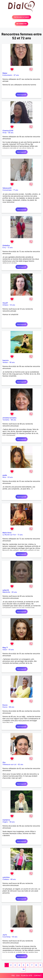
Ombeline (6, 245)
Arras (4, 133)
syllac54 (5, 590)
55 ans (11, 650)
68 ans (13, 420)
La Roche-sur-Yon (9, 535)
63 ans (14, 937)
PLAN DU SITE (26, 975)
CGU (18, 975)
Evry (4, 247)
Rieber (4, 73)
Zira (3, 762)
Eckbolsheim (7, 75)
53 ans (12, 305)
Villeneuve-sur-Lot (9, 764)
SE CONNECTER (21, 24)
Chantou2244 (7, 131)
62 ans (20, 764)
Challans (5, 879)
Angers (5, 822)
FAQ (13, 975)
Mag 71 (5, 648)
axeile (4, 475)
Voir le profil (21, 95)
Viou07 (5, 303)
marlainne (6, 820)
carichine (6, 877)
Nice (4, 477)
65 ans (14, 592)
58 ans (10, 133)
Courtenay (6, 937)
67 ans (16, 75)
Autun (4, 650)
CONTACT (38, 975)
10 (23, 969)
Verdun (5, 362)
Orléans (5, 305)
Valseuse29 (6, 188)
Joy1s (4, 935)
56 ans (12, 362)
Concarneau (7, 190)
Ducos (5, 705)
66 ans (13, 879)
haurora (5, 360)
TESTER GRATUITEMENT (21, 17)
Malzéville (6, 592)
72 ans (10, 247)
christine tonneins (9, 418)
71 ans (15, 190)
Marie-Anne (6, 533)
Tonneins (5, 420)
